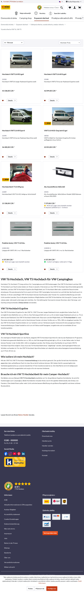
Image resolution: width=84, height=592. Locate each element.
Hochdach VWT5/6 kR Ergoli (55, 74)
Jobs (5, 538)
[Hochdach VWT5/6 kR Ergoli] (63, 60)
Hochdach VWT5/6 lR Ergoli (13, 74)
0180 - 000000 (11, 440)
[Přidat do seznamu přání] (3, 100)
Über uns (7, 557)
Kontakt (6, 1)
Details (10, 100)
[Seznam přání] (69, 7)
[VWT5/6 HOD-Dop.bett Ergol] (63, 116)
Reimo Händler (23, 415)
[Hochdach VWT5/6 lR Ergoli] (21, 60)
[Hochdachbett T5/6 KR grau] (21, 172)
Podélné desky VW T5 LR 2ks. (13, 243)
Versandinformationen (12, 562)
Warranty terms (9, 529)
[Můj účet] (74, 7)
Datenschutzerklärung (11, 524)
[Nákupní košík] (79, 7)
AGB (5, 500)
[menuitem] (53, 7)
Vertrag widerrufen (50, 533)
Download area (47, 436)
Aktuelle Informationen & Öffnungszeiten (18, 505)
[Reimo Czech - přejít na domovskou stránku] (5, 7)
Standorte (7, 553)
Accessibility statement (12, 514)
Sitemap (7, 548)
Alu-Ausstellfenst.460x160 (54, 187)
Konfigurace (52, 588)
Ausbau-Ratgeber (10, 509)
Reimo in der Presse (11, 543)
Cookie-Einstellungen (11, 519)
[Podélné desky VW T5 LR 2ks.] (21, 229)
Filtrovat (10, 43)
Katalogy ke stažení (48, 450)
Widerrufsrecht (9, 567)
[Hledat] (61, 7)
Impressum (8, 533)
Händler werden (47, 446)
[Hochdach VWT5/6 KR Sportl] (21, 116)
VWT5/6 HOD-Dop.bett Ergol (55, 130)
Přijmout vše (40, 588)
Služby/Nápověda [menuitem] (73, 2)
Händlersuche (47, 441)
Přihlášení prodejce (16, 1)
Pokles (30, 588)
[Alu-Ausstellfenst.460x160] (63, 172)
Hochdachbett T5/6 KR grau (13, 187)
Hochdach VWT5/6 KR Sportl (13, 130)
